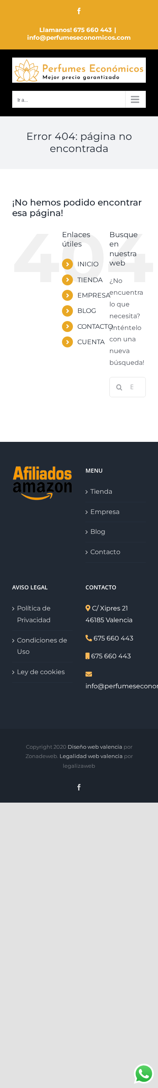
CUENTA (91, 342)
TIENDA (89, 280)
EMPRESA (93, 295)
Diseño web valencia (95, 746)
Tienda (101, 491)
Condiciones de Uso (42, 646)
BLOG (86, 311)
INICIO (87, 264)
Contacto (105, 552)
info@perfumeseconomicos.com (79, 37)
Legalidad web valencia (91, 756)
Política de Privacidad (34, 614)
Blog (97, 531)
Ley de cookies (41, 672)
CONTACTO (95, 326)
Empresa (105, 512)
